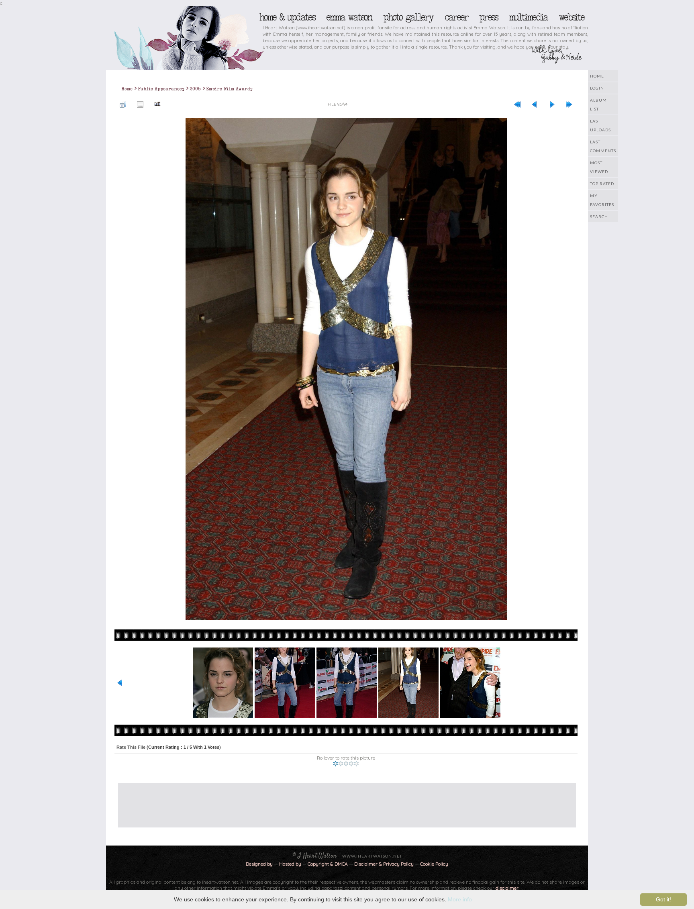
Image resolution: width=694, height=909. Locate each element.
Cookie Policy (434, 864)
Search (599, 216)
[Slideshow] (157, 104)
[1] (335, 763)
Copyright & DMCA (328, 864)
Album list (598, 104)
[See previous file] (534, 104)
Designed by (259, 864)
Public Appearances (161, 89)
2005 (195, 89)
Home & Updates (287, 17)
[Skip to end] (569, 104)
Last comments (603, 146)
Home (597, 76)
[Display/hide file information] (140, 104)
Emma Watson (349, 17)
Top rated (602, 183)
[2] (340, 763)
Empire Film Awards (229, 89)
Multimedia (528, 17)
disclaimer (507, 888)
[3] (346, 763)
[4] (351, 763)
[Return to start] (517, 104)
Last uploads (600, 125)
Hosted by (290, 864)
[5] (356, 763)
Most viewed (599, 167)
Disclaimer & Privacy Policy (384, 864)
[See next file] (551, 104)
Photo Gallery (408, 17)
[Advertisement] (341, 801)
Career (456, 17)
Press (488, 17)
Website (571, 17)
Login (597, 88)
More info (460, 899)
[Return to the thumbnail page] (123, 104)
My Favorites (602, 200)
